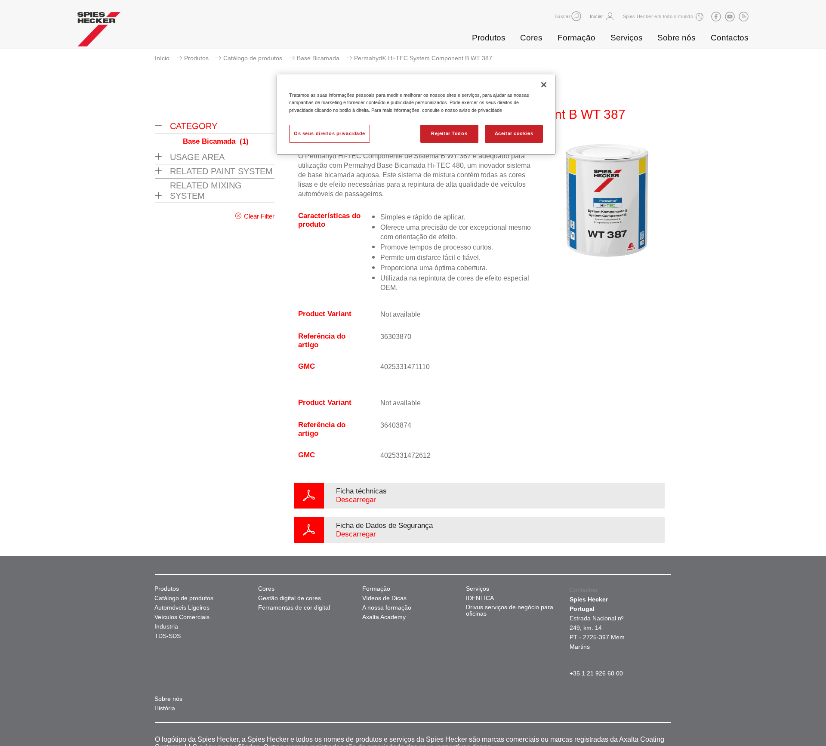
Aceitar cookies (514, 133)
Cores (531, 37)
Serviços (626, 37)
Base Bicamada (318, 58)
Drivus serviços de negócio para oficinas (509, 610)
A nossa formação (386, 607)
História (164, 708)
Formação (576, 37)
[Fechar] (543, 84)
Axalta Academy (384, 617)
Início (162, 58)
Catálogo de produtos (252, 58)
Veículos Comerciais (182, 617)
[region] (416, 114)
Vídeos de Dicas (384, 598)
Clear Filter (259, 216)
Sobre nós (676, 37)
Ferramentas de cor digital (294, 607)
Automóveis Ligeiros (182, 607)
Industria (166, 626)
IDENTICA (480, 598)
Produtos (488, 37)
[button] (576, 16)
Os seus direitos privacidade (329, 133)
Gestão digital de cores (289, 598)
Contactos (730, 37)
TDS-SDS (167, 636)
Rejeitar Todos (449, 133)
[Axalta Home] (98, 31)
